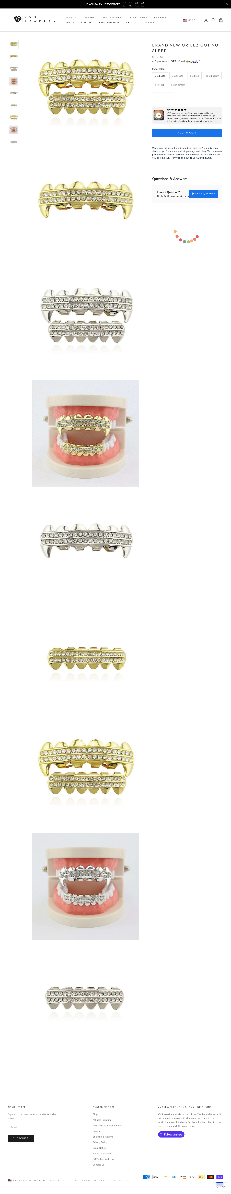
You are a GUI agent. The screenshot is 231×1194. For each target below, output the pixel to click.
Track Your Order (79, 22)
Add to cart (187, 133)
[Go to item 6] (13, 105)
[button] (187, 61)
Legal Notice (99, 1148)
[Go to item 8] (13, 130)
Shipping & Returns (103, 1136)
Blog (95, 1114)
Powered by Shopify (116, 1180)
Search (96, 1131)
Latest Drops (137, 17)
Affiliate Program (102, 1120)
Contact (148, 22)
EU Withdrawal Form (104, 1159)
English (55, 1180)
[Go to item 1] (13, 44)
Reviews (160, 17)
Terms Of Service (102, 1153)
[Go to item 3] (13, 69)
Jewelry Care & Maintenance (107, 1125)
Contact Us (98, 1164)
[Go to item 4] (13, 81)
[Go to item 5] (13, 93)
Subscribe (21, 1138)
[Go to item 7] (13, 117)
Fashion (90, 17)
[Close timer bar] (227, 4)
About (130, 22)
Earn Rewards (109, 22)
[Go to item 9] (13, 142)
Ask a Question (204, 193)
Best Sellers (112, 17)
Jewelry (72, 17)
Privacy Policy (100, 1142)
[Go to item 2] (13, 56)
